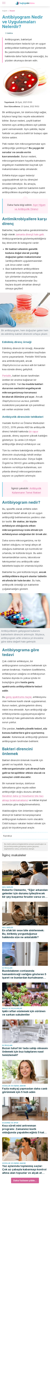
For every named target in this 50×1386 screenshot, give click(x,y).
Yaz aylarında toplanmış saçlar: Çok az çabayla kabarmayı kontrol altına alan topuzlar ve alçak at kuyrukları (24, 1169)
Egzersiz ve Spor (10, 1123)
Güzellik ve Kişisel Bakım (14, 1086)
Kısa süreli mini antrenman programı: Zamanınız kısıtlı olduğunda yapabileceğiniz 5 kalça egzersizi (24, 1129)
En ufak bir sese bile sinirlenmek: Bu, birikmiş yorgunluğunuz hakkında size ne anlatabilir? (23, 934)
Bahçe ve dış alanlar (12, 1008)
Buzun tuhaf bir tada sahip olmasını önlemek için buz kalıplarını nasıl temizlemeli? (25, 1052)
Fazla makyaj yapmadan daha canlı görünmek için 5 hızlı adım (24, 1090)
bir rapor (33, 431)
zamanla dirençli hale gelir (30, 234)
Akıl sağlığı (7, 887)
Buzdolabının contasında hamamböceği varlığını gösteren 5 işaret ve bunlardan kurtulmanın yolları (24, 974)
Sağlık (4, 11)
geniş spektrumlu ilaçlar (18, 697)
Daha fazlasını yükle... (25, 1180)
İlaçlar (12, 11)
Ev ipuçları (7, 968)
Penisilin (6, 375)
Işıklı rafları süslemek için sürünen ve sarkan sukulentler (23, 1013)
